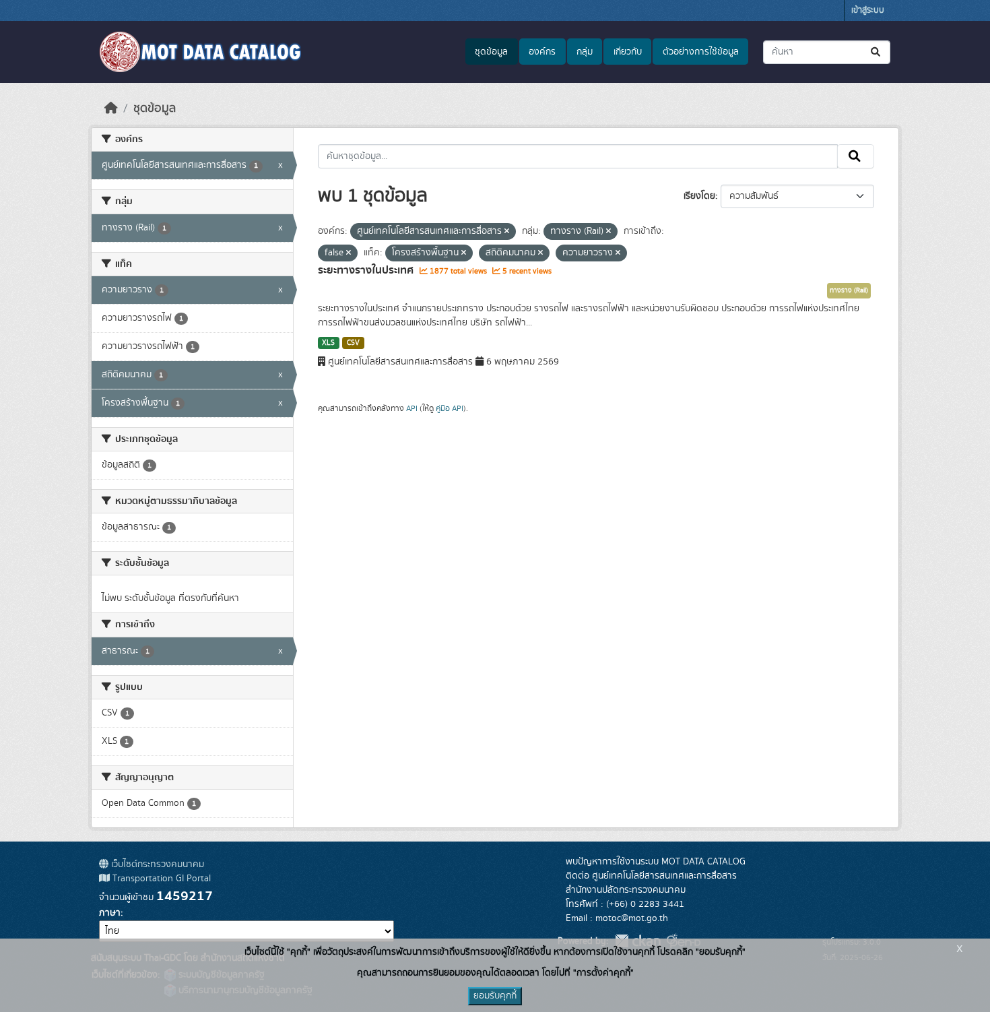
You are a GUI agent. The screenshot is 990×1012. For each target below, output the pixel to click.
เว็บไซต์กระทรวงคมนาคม (156, 864)
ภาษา (110, 913)
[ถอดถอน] (506, 231)
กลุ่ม (584, 52)
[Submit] (876, 52)
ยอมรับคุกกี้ (495, 996)
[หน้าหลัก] (111, 108)
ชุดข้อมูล (491, 52)
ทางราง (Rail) (849, 290)
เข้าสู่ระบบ (867, 10)
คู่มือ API (449, 408)
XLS (328, 343)
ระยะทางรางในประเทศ (367, 270)
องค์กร (542, 52)
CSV (353, 343)
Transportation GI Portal (160, 878)
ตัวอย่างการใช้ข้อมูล (701, 52)
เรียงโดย (699, 196)
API (412, 408)
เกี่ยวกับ (628, 52)
